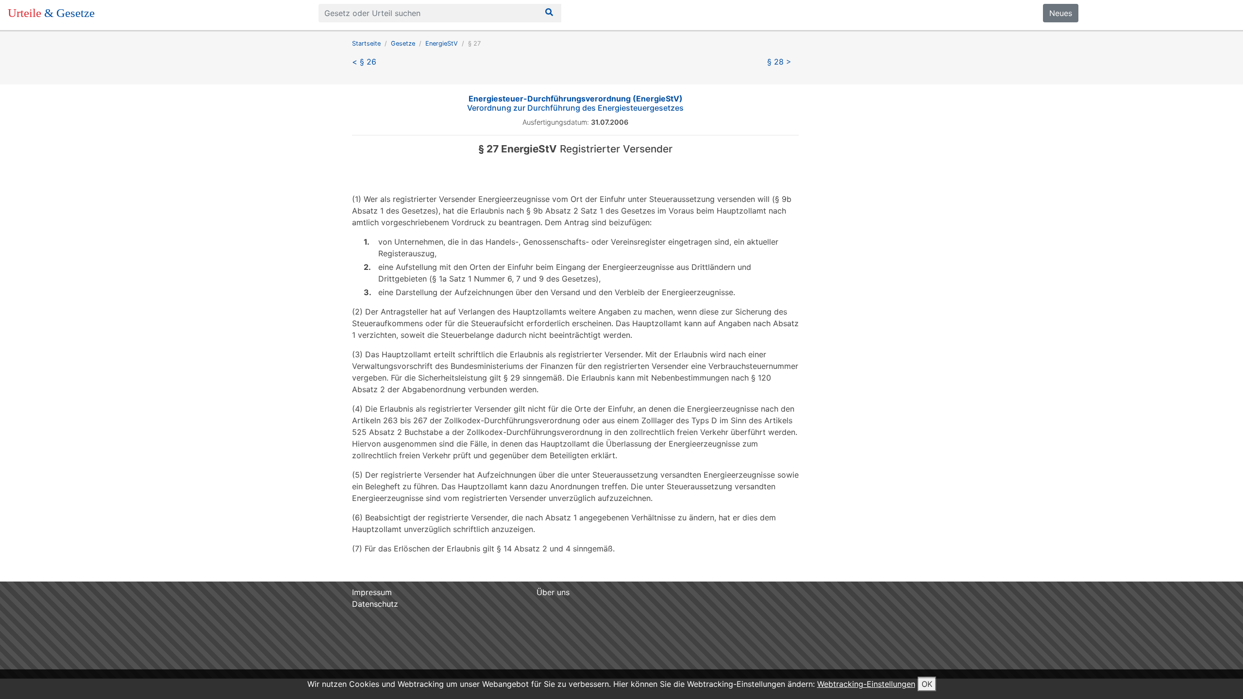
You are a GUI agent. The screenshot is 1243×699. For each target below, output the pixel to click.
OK (927, 684)
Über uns (553, 592)
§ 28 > (779, 62)
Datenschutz (375, 604)
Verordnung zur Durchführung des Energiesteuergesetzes (575, 103)
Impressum (372, 592)
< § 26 (364, 62)
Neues (1060, 13)
